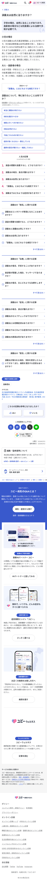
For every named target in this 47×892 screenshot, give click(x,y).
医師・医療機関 (24, 777)
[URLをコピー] (10, 427)
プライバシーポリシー (16, 103)
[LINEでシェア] (36, 427)
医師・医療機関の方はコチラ (23, 515)
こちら (21, 784)
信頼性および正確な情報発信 (21, 779)
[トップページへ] (23, 799)
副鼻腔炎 (6, 384)
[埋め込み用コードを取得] (23, 427)
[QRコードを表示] (17, 427)
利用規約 (4, 103)
